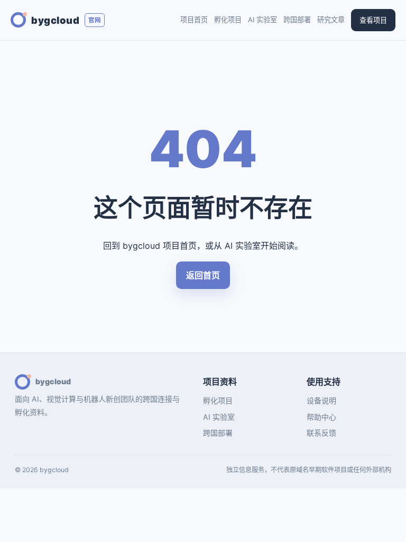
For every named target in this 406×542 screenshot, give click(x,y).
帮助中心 (321, 416)
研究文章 (331, 19)
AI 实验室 (262, 19)
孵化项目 (228, 19)
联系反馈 (321, 432)
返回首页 (203, 275)
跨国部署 (297, 19)
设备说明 (321, 400)
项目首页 (194, 19)
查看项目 (373, 20)
